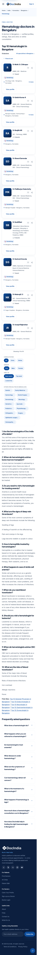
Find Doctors (6, 895)
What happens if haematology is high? (15, 817)
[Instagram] (17, 887)
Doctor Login (6, 919)
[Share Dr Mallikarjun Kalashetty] (31, 192)
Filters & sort (9, 58)
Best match (8, 376)
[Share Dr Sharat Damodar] (31, 161)
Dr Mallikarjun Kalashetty (22, 189)
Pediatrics (8, 408)
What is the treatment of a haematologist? (14, 806)
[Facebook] (4, 887)
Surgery (20, 413)
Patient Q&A (6, 903)
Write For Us (6, 940)
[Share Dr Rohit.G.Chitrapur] (31, 68)
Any (6, 368)
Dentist (7, 390)
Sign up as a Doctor (8, 916)
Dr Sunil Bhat (17, 222)
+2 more (30, 82)
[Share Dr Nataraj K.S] (31, 295)
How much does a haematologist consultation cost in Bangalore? (15, 830)
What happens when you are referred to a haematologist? (15, 752)
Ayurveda (19, 404)
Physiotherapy (21, 408)
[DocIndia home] (13, 4)
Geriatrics (8, 404)
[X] (8, 887)
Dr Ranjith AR (17, 130)
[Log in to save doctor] (28, 68)
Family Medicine (20, 390)
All (6, 360)
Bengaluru (24, 10)
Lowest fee (8, 380)
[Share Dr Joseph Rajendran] (31, 328)
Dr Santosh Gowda (20, 259)
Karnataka (16, 10)
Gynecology (9, 395)
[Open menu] (3, 4)
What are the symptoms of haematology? (14, 784)
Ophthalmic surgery (11, 417)
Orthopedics (9, 413)
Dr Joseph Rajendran (20, 325)
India (9, 10)
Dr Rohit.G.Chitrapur (20, 64)
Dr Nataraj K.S (18, 294)
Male (13, 368)
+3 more (30, 114)
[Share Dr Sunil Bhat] (31, 222)
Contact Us (5, 936)
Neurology (21, 399)
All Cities (5, 899)
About (4, 928)
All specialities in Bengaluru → (25, 53)
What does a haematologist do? (14, 741)
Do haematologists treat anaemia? (13, 763)
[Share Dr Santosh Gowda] (31, 262)
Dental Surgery (22, 395)
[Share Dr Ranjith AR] (31, 131)
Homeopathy (9, 422)
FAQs (3, 932)
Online (20, 360)
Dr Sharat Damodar (20, 158)
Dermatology (9, 399)
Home (4, 10)
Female (20, 368)
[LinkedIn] (13, 887)
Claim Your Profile (8, 912)
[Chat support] (31, 950)
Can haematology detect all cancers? (15, 796)
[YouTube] (22, 887)
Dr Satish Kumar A (19, 97)
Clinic (12, 360)
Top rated (19, 376)
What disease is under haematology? (12, 774)
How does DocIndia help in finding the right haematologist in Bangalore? (16, 843)
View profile (10, 89)
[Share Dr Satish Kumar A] (31, 101)
